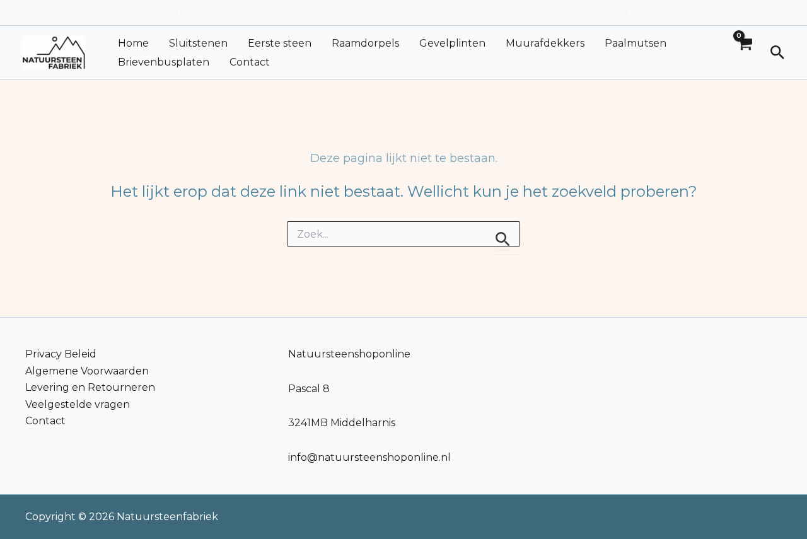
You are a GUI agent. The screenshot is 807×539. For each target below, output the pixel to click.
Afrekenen (168, 12)
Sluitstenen (198, 43)
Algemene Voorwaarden (277, 12)
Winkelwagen (739, 12)
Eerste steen (279, 43)
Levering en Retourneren (90, 387)
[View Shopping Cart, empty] (744, 53)
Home (435, 12)
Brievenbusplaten (163, 62)
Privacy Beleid (592, 12)
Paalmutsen (635, 43)
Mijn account (504, 12)
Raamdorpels (365, 43)
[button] (778, 53)
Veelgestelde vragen (77, 404)
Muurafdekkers (545, 43)
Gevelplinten (452, 43)
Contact (379, 12)
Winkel (666, 12)
